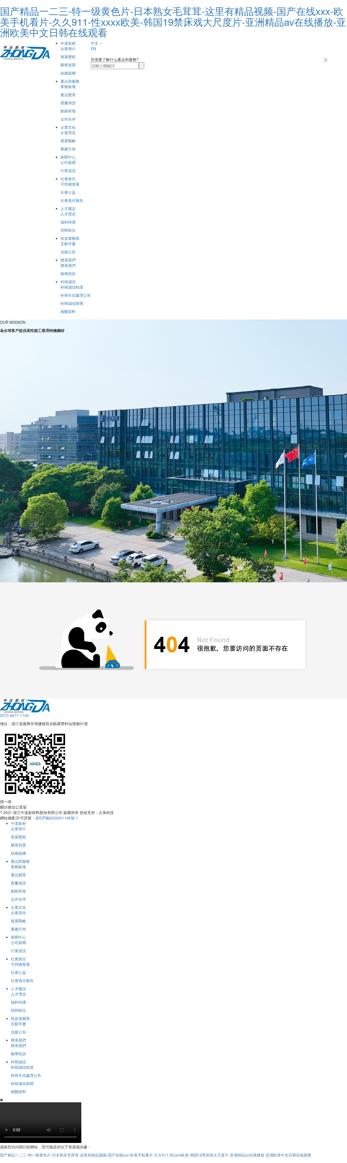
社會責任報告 (71, 200)
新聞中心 (68, 157)
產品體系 (68, 94)
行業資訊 (68, 170)
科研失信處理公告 (75, 295)
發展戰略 (68, 140)
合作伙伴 (68, 119)
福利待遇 (68, 222)
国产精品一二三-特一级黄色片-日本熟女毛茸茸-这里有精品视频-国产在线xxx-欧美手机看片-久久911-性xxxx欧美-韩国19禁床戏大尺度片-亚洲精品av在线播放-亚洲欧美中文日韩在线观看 (173, 21)
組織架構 (68, 73)
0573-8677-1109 (14, 715)
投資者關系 (69, 238)
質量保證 (68, 102)
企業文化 (68, 127)
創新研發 (68, 111)
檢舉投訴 (68, 273)
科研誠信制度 (71, 287)
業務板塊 (68, 86)
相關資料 (68, 311)
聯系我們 (68, 260)
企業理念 (68, 132)
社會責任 (68, 178)
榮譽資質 (68, 64)
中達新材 (68, 43)
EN (93, 48)
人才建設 (68, 208)
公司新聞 (68, 162)
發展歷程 (68, 56)
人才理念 (68, 214)
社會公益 (68, 192)
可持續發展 (69, 184)
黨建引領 (68, 148)
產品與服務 (69, 81)
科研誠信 (68, 281)
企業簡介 (68, 48)
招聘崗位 (68, 230)
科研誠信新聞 (71, 303)
